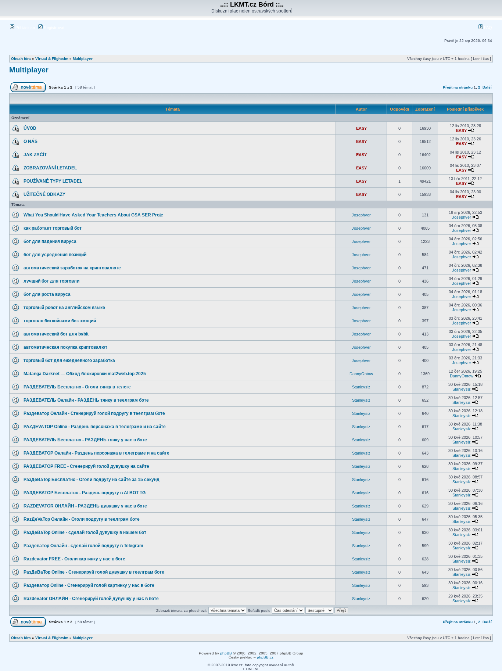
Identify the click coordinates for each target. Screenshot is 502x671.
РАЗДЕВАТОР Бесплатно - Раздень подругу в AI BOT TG (85, 492)
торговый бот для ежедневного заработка (69, 360)
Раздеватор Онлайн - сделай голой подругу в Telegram (83, 545)
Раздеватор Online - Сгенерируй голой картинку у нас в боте (89, 585)
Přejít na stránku (458, 87)
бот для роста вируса (47, 294)
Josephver (361, 215)
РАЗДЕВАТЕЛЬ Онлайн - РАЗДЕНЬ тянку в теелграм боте (86, 400)
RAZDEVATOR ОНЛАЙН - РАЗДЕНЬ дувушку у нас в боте (85, 506)
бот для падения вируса (50, 241)
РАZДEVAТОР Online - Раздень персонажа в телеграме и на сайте (95, 426)
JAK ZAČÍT (35, 154)
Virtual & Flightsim (51, 59)
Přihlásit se (24, 27)
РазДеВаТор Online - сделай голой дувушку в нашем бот (85, 532)
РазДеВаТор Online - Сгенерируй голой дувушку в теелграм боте (94, 572)
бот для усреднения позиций (55, 254)
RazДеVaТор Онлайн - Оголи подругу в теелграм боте (82, 519)
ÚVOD (30, 128)
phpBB (226, 653)
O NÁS (30, 141)
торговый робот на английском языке (64, 307)
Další (487, 87)
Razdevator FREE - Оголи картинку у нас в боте (74, 558)
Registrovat (53, 27)
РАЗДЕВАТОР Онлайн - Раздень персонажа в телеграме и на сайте (96, 453)
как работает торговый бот (53, 228)
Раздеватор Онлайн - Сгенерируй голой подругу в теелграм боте (94, 413)
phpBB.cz (265, 657)
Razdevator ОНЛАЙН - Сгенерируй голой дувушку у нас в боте (91, 598)
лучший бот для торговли (51, 281)
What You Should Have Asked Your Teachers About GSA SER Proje (93, 215)
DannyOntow (361, 374)
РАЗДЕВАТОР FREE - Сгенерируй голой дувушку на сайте (86, 466)
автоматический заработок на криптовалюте (72, 267)
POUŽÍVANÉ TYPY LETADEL (53, 181)
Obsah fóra (21, 59)
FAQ (487, 27)
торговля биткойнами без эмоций (60, 320)
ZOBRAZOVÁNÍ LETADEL (50, 168)
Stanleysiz (361, 387)
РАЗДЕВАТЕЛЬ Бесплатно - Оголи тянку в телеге (77, 387)
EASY (361, 128)
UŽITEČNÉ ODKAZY (44, 194)
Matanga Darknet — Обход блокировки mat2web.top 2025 (85, 373)
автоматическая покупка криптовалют (65, 347)
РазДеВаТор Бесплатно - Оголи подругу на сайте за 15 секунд (91, 479)
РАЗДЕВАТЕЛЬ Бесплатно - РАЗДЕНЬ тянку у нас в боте (85, 439)
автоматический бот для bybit (56, 334)
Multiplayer (83, 59)
